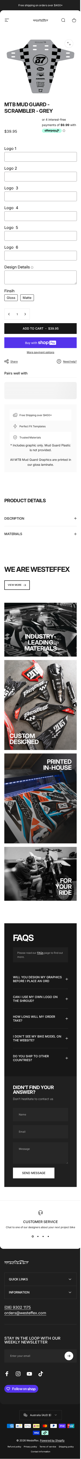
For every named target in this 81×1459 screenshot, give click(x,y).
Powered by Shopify (50, 1428)
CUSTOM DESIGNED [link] (24, 729)
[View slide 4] (46, 1224)
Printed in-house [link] (54, 755)
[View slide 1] (31, 1224)
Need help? (70, 361)
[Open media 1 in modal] (69, 43)
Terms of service (46, 1435)
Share (14, 361)
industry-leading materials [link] (39, 637)
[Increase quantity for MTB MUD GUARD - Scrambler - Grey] (25, 314)
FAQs (40, 937)
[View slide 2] (36, 1224)
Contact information (39, 1440)
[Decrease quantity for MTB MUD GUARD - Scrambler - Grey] (9, 314)
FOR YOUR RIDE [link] (60, 871)
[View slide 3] (41, 1224)
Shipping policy (64, 1435)
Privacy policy (28, 1435)
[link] (17, 582)
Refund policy (12, 1435)
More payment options (40, 352)
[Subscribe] (65, 1344)
